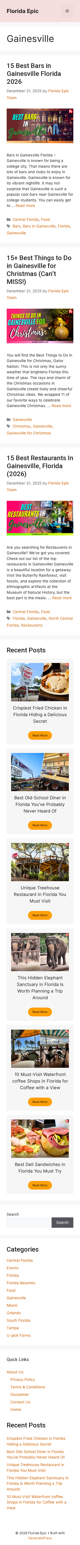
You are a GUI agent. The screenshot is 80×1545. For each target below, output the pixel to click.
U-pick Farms (19, 1335)
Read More (40, 735)
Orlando (14, 1313)
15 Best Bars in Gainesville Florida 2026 (34, 73)
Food (45, 219)
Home (15, 1409)
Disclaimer (19, 1394)
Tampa (13, 1328)
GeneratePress (40, 1538)
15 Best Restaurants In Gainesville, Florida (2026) (40, 466)
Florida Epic (23, 11)
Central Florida (26, 219)
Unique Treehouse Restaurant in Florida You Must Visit (40, 894)
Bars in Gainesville (39, 226)
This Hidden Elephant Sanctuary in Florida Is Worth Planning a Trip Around (37, 1483)
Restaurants (32, 625)
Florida (64, 226)
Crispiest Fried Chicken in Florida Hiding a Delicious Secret (40, 714)
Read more (25, 205)
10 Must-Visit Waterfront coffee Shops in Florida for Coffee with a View (40, 1081)
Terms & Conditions (27, 1387)
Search (13, 1214)
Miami (12, 1305)
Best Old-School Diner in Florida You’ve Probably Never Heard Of (40, 804)
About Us (15, 1372)
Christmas (22, 426)
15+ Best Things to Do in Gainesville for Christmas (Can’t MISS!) (39, 269)
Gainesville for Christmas (29, 433)
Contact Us (20, 1402)
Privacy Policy (22, 1379)
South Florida (18, 1320)
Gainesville (16, 233)
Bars (17, 226)
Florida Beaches (21, 1283)
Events (13, 1268)
